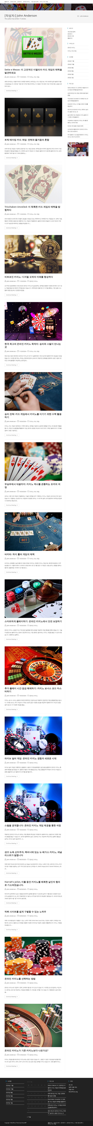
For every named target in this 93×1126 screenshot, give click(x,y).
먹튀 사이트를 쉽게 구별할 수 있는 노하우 (25, 911)
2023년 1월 (70, 77)
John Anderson (84, 16)
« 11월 (29, 1117)
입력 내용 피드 (73, 1087)
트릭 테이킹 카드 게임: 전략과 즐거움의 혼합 (27, 139)
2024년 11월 (71, 61)
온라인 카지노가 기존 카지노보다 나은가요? (26, 1050)
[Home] (78, 16)
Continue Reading (12, 91)
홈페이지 (7, 1)
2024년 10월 (71, 64)
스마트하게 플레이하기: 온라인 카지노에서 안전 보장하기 (33, 621)
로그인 (71, 1085)
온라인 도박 (13, 1)
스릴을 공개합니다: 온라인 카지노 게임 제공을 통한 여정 (33, 825)
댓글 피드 (71, 1089)
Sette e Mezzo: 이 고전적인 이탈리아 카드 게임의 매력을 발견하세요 (57, 1088)
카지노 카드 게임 (44, 1)
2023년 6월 (70, 71)
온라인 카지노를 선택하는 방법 (20, 978)
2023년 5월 (70, 74)
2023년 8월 (70, 68)
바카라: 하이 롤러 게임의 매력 (20, 554)
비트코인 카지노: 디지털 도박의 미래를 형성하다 (29, 276)
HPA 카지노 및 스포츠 (15, 6)
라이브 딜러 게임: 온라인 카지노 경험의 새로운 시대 (30, 758)
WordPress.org (73, 1092)
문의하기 (19, 1)
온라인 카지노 (26, 1)
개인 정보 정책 (34, 1)
